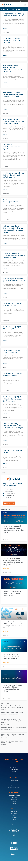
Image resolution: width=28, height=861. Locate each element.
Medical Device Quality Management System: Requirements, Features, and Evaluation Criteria (12, 68)
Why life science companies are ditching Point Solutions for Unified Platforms (13, 175)
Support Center (13, 1)
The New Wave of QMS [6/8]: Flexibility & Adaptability (12, 351)
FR (25, 1)
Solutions (14, 777)
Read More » (5, 28)
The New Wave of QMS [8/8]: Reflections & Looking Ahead (12, 304)
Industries (14, 793)
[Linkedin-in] (14, 835)
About (14, 809)
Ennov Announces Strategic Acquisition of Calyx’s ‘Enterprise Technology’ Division (12, 688)
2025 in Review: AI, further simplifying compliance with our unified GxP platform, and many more (13, 562)
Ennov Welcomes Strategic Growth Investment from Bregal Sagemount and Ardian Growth (13, 529)
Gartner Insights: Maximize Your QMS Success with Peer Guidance (14, 280)
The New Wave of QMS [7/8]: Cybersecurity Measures (12, 328)
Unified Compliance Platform (14, 760)
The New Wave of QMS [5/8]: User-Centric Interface (12, 374)
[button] (25, 5)
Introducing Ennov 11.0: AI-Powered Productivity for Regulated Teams (12, 593)
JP (23, 1)
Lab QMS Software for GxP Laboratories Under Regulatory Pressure (12, 147)
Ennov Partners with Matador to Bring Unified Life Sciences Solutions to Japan (13, 735)
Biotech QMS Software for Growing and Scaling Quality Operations (12, 40)
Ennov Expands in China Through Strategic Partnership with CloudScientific (12, 713)
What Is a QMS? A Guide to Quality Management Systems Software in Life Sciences (13, 95)
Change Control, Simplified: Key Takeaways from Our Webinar (13, 15)
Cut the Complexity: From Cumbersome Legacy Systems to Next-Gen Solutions (14, 255)
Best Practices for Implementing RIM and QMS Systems (13, 201)
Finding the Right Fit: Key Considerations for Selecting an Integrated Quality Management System (13, 229)
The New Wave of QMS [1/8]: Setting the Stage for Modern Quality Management (12, 399)
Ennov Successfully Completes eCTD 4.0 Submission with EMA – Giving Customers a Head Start (13, 625)
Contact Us (5, 1)
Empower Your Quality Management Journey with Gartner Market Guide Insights (13, 426)
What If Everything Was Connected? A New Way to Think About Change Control (13, 121)
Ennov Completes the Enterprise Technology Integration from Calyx (11, 656)
